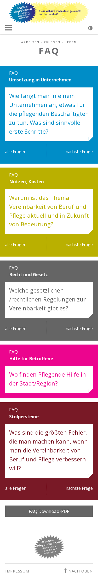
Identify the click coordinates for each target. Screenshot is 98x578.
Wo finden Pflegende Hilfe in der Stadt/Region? (47, 378)
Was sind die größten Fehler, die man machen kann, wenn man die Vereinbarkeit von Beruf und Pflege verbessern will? (48, 450)
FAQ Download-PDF (49, 511)
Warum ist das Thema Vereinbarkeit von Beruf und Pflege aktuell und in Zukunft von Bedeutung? (49, 211)
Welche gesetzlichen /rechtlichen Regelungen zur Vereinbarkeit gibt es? (47, 299)
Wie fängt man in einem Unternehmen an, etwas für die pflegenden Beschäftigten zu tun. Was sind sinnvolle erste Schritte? (49, 113)
